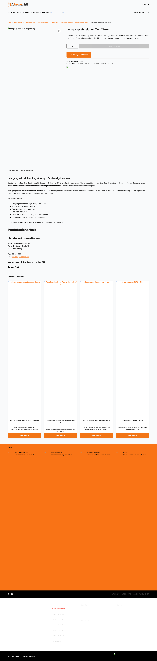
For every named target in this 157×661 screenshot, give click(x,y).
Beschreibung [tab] (13, 171)
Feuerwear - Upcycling (93, 452)
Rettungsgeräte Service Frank (128, 611)
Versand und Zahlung (89, 627)
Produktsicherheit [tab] (27, 171)
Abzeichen (79, 63)
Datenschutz (126, 594)
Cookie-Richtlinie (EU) (141, 594)
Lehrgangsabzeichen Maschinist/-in (96, 420)
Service (36, 13)
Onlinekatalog (13, 13)
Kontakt (45, 13)
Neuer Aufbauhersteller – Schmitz (134, 455)
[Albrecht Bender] (73, 69)
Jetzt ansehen (24, 436)
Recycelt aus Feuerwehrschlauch (98, 455)
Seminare (26, 13)
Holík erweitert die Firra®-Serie (25, 455)
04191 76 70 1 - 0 (140, 13)
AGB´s (83, 624)
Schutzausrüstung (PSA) (22, 452)
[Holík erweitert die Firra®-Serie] (10, 520)
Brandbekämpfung (56, 452)
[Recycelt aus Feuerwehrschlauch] (82, 520)
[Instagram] (12, 594)
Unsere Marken (86, 614)
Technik (125, 452)
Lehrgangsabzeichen (91, 63)
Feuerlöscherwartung (125, 609)
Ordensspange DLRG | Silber (132, 420)
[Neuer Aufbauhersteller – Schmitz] (118, 520)
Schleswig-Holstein (107, 63)
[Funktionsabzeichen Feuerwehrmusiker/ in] (60, 349)
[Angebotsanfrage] (145, 4)
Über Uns (84, 609)
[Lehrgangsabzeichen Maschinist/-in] (96, 349)
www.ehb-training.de (131, 633)
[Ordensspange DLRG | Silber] (132, 349)
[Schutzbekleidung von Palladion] (46, 520)
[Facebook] (8, 594)
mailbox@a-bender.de (20, 257)
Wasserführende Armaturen (127, 614)
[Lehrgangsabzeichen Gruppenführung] (24, 349)
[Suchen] (142, 4)
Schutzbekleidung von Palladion (62, 455)
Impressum (115, 594)
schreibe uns (18, 638)
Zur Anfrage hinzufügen (79, 55)
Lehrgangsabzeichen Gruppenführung (24, 420)
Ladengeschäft (86, 611)
